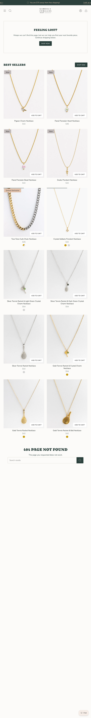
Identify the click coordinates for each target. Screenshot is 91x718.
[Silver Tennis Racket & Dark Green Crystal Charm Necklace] (67, 274)
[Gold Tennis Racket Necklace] (24, 403)
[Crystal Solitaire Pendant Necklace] (67, 212)
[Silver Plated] (69, 245)
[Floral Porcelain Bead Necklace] (24, 153)
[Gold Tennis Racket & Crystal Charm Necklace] (67, 339)
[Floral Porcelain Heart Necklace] (67, 94)
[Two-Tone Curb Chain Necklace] (24, 212)
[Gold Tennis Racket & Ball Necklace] (67, 403)
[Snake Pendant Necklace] (67, 153)
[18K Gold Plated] (65, 245)
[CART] (86, 11)
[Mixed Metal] (24, 245)
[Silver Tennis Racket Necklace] (24, 339)
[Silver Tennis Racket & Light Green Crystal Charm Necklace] (24, 274)
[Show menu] (4, 11)
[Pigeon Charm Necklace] (24, 94)
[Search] (80, 460)
